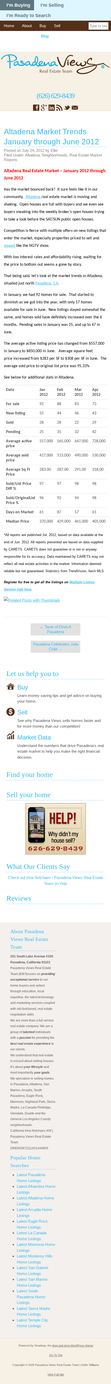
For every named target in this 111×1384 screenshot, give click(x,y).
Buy (42, 25)
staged (10, 246)
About (27, 25)
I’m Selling (52, 5)
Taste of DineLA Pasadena (55, 629)
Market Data (34, 737)
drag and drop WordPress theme (72, 1345)
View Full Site (55, 1374)
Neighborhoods (54, 155)
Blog (45, 36)
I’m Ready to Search (28, 15)
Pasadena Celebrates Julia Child (55, 646)
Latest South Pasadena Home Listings (31, 1297)
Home (9, 25)
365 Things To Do (18, 36)
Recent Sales (67, 36)
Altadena (32, 155)
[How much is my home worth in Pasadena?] (55, 829)
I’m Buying (18, 5)
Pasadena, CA (46, 283)
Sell (57, 25)
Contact (10, 46)
